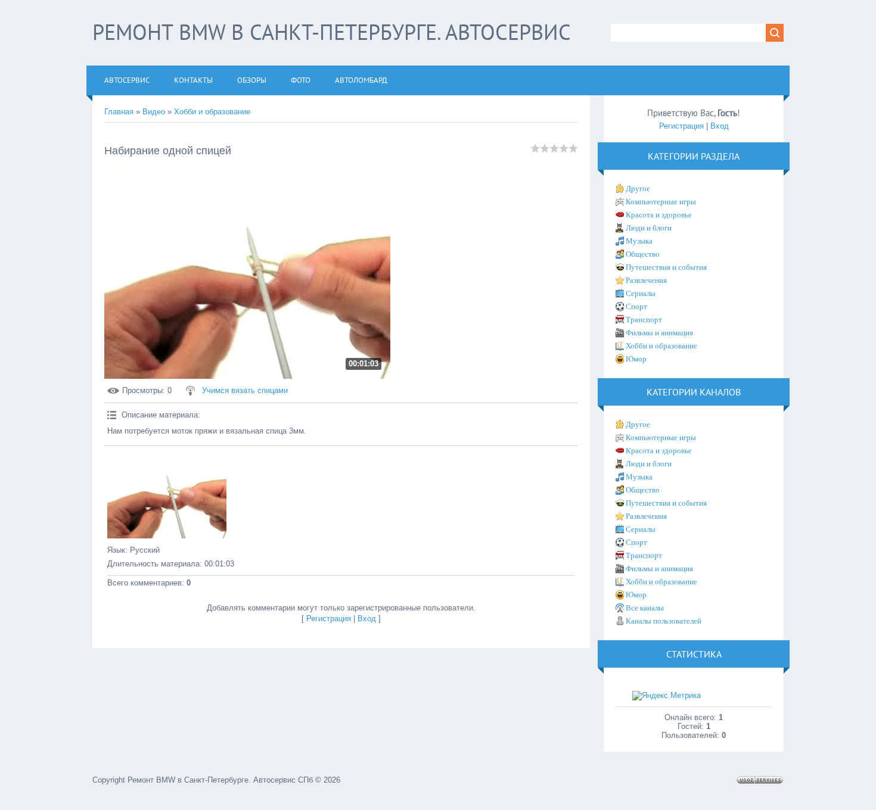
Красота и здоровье (659, 214)
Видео (153, 111)
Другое (638, 188)
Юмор (636, 358)
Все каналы (645, 607)
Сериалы (641, 293)
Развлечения (646, 280)
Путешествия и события (666, 267)
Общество (643, 254)
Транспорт (644, 319)
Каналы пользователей (663, 620)
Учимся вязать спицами (245, 390)
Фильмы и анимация (659, 332)
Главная (118, 111)
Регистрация (328, 618)
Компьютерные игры (661, 201)
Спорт (636, 306)
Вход (367, 618)
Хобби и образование (212, 111)
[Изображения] (166, 493)
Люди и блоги (649, 227)
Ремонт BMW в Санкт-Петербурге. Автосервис (331, 32)
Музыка (639, 240)
